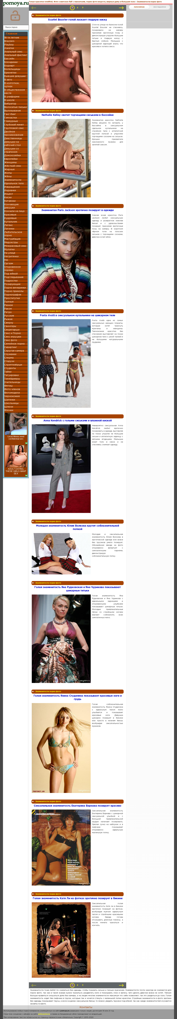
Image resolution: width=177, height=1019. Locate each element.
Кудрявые (10, 218)
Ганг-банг (10, 114)
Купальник (10, 222)
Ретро (8, 312)
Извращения (12, 187)
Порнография (12, 295)
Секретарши (11, 330)
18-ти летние (11, 38)
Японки (8, 410)
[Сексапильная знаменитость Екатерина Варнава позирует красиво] (61, 848)
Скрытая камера (14, 351)
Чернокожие (12, 396)
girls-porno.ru (44, 1014)
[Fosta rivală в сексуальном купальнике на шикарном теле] (61, 363)
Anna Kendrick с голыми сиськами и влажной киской (77, 421)
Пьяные (9, 302)
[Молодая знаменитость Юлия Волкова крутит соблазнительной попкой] (61, 553)
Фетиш (8, 386)
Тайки (7, 372)
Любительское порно (13, 234)
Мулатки (9, 249)
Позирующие (12, 284)
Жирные (9, 169)
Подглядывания (13, 277)
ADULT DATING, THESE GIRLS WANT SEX (16, 471)
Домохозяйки (12, 155)
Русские (9, 316)
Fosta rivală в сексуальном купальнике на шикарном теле (77, 315)
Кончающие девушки (11, 206)
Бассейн (9, 59)
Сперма (8, 358)
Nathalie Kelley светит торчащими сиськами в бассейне (78, 115)
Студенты (10, 368)
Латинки (9, 229)
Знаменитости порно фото (48, 15)
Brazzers (9, 41)
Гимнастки (10, 118)
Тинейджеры (12, 379)
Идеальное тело (14, 183)
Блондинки (11, 62)
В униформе (11, 97)
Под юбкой (11, 274)
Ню (6, 260)
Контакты (86, 1007)
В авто (8, 80)
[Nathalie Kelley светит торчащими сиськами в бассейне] (61, 158)
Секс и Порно (12, 333)
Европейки (11, 159)
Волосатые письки (15, 107)
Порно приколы (14, 291)
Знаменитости (12, 180)
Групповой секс (14, 128)
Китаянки (10, 201)
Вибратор (10, 104)
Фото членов (12, 389)
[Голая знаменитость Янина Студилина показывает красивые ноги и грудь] (61, 748)
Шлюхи (8, 407)
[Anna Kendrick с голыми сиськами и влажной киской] (61, 468)
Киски (8, 197)
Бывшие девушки (15, 76)
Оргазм (8, 263)
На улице (9, 253)
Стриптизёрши (13, 365)
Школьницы (11, 403)
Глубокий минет (14, 125)
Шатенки (9, 400)
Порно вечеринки (15, 288)
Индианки (10, 190)
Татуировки (11, 375)
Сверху (8, 323)
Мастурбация (12, 239)
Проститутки (12, 298)
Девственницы (13, 138)
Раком (8, 309)
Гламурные (11, 121)
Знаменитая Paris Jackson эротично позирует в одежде (77, 210)
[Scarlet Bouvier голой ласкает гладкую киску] (61, 62)
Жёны (8, 176)
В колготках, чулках (11, 85)
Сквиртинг (10, 347)
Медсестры (11, 242)
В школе (9, 100)
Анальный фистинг (15, 55)
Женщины (10, 162)
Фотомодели (12, 393)
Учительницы (12, 382)
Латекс (8, 225)
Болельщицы (12, 69)
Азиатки (9, 48)
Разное (8, 305)
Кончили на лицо (14, 211)
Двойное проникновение (13, 133)
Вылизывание (12, 111)
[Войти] (15, 15)
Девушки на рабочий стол (12, 143)
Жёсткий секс (12, 166)
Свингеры (10, 326)
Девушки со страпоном (11, 150)
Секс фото (10, 340)
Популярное (139, 7)
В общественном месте (14, 91)
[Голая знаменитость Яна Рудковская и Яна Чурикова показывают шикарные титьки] (61, 639)
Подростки (11, 281)
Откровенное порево (12, 268)
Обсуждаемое (159, 7)
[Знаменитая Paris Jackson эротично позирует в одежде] (61, 258)
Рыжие (8, 319)
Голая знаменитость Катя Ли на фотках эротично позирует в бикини (77, 898)
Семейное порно (14, 344)
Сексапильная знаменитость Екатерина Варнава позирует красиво (77, 806)
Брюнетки (10, 73)
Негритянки (11, 256)
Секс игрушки (12, 337)
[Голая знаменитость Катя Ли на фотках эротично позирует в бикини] (61, 940)
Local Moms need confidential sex (16, 437)
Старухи (9, 361)
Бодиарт (9, 66)
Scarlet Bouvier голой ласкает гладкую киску (77, 20)
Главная (11, 34)
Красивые (10, 215)
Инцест (8, 194)
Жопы (8, 173)
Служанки (10, 354)
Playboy (9, 45)
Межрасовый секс (15, 246)
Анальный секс (13, 52)
